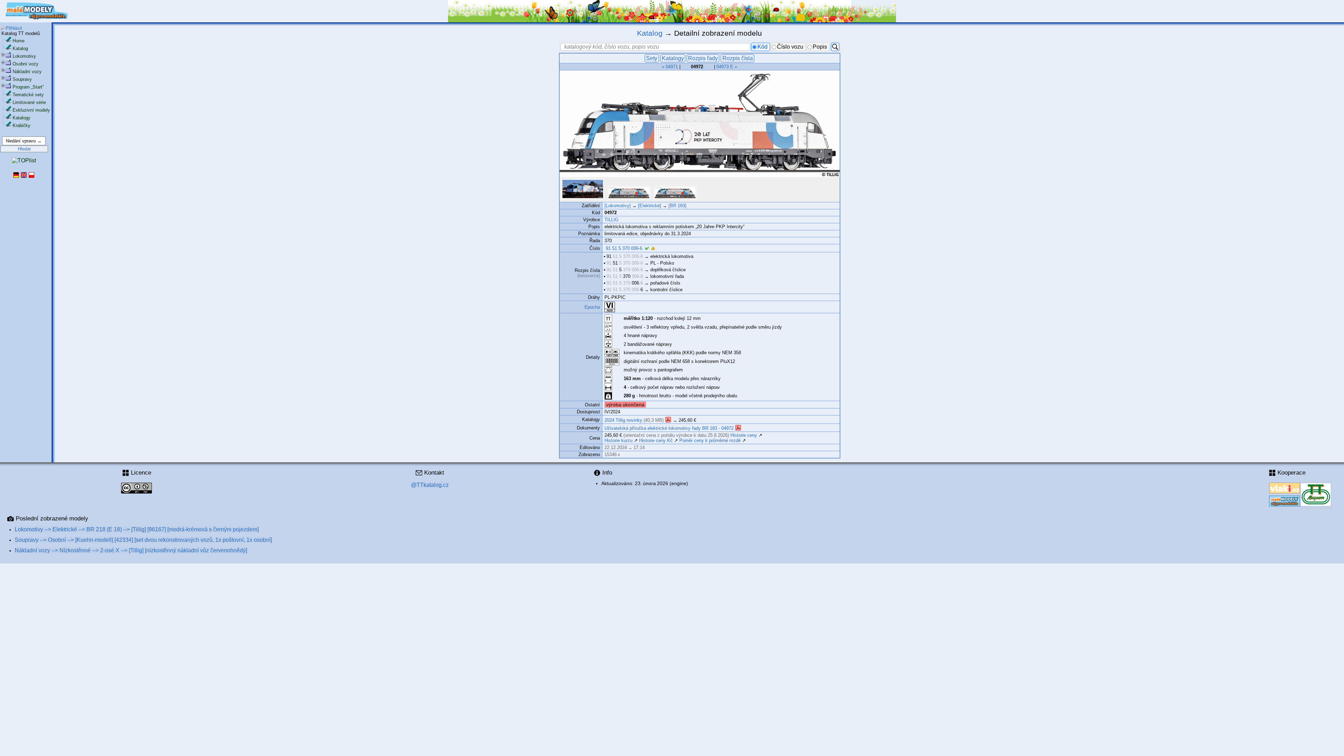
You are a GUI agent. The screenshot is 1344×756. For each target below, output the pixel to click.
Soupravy (22, 79)
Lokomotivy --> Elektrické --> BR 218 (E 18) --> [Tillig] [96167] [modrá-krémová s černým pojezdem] (137, 529)
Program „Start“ (28, 87)
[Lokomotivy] (617, 205)
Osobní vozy (25, 63)
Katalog (20, 48)
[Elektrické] (649, 205)
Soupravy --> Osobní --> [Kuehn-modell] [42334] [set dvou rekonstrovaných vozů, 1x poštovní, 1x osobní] (143, 540)
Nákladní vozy (27, 71)
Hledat (24, 149)
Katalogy (21, 117)
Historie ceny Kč (656, 440)
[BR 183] (677, 205)
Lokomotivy (24, 56)
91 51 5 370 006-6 (624, 248)
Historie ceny (743, 435)
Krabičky (21, 125)
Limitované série (29, 102)
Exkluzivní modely (31, 110)
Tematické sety (28, 94)
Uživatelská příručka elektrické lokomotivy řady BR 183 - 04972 (669, 428)
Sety (651, 58)
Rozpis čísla (737, 58)
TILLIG (611, 219)
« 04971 (670, 66)
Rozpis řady (703, 58)
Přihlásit (14, 28)
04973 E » (726, 66)
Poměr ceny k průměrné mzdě (710, 440)
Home (18, 40)
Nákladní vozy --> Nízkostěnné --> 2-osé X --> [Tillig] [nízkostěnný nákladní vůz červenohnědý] (131, 550)
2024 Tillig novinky (623, 420)
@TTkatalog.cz (430, 485)
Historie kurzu (618, 440)
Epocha (592, 307)
